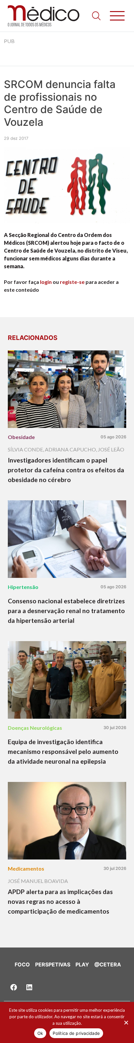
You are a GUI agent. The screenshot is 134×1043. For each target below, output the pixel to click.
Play (82, 964)
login (46, 282)
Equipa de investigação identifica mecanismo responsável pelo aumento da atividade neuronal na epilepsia (63, 751)
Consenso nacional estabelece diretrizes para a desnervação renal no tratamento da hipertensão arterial (66, 610)
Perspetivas (52, 964)
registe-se (72, 282)
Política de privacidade (76, 1033)
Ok (40, 1033)
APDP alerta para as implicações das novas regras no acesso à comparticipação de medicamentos (60, 901)
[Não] (126, 1022)
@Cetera (107, 964)
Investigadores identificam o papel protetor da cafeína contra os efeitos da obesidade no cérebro (66, 469)
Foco (22, 964)
